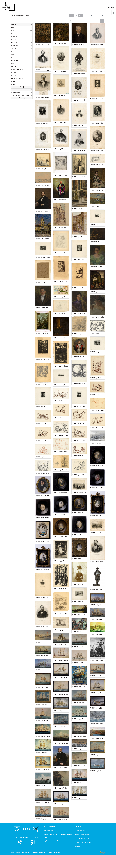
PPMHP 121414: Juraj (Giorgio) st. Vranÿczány (43, 70)
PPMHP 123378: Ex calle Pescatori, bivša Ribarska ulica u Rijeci (97, 378)
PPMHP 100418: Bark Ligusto (97, 676)
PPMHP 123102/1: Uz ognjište (43, 384)
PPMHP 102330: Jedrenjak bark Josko (97, 755)
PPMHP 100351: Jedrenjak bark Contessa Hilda (43, 704)
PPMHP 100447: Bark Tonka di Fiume (79, 719)
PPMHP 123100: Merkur (97, 151)
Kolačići (77, 846)
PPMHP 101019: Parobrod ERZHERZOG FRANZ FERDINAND (61, 743)
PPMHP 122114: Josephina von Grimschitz (79, 150)
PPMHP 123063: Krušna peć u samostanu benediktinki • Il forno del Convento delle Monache (61, 175)
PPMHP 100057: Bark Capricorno (97, 634)
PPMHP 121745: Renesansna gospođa (61, 493)
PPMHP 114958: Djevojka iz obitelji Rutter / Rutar (97, 267)
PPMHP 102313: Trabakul (61, 788)
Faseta (71, 15)
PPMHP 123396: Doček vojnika (43, 359)
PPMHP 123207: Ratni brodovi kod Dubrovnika (97, 443)
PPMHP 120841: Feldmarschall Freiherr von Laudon (97, 123)
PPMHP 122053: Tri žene (61, 313)
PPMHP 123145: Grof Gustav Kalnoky (43, 597)
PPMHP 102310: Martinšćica (97, 738)
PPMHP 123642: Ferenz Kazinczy (43, 123)
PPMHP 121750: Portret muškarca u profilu (43, 495)
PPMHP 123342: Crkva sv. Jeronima (43, 473)
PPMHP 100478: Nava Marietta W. (61, 726)
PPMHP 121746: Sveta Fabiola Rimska (97, 487)
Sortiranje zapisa (98, 15)
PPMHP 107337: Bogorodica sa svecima (43, 333)
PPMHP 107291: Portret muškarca (43, 211)
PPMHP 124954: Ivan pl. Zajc (97, 589)
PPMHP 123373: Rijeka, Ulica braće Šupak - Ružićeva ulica (43, 441)
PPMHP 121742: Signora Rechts (79, 512)
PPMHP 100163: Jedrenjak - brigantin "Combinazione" (61, 677)
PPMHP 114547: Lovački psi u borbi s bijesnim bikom (97, 242)
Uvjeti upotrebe (80, 831)
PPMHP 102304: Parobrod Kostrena (79, 766)
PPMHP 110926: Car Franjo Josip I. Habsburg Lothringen (79, 357)
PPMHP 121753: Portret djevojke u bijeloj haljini (79, 558)
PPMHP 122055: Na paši (79, 334)
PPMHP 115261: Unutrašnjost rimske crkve (79, 209)
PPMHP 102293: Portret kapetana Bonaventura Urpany (61, 767)
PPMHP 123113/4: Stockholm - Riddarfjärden (61, 385)
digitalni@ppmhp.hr (49, 827)
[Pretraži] (102, 21)
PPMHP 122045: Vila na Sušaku (61, 297)
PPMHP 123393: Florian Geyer (61, 366)
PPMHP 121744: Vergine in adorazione (97, 465)
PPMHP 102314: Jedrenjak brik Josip (79, 782)
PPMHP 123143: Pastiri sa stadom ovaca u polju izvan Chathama (97, 532)
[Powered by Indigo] (102, 852)
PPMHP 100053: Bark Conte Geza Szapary (97, 619)
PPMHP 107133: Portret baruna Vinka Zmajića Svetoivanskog (61, 200)
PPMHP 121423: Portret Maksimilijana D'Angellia (43, 97)
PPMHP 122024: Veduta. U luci (43, 257)
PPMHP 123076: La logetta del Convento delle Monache (97, 165)
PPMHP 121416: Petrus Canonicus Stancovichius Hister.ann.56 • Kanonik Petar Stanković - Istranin (61, 71)
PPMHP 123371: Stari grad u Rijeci (79, 456)
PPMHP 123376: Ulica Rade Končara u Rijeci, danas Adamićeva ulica (61, 417)
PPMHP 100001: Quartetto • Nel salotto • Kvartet (79, 631)
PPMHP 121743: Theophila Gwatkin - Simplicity (61, 536)
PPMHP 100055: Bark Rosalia (61, 660)
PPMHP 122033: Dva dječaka (43, 282)
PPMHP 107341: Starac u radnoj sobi (61, 338)
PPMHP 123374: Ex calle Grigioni (97, 394)
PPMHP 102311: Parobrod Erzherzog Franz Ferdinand (43, 785)
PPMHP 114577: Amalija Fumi (97, 317)
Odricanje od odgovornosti (83, 842)
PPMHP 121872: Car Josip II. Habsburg (97, 98)
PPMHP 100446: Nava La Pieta (61, 711)
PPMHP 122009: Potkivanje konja (61, 253)
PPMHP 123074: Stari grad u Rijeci (79, 177)
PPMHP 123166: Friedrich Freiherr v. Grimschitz (61, 149)
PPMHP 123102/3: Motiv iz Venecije (79, 384)
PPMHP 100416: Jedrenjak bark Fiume (79, 702)
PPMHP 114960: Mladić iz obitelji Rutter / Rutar (43, 307)
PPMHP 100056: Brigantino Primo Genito (79, 662)
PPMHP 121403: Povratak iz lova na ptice (61, 43)
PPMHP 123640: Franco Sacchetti (43, 150)
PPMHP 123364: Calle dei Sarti (79, 475)
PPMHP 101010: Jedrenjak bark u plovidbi (43, 752)
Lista (76, 15)
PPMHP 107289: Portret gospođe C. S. (97, 190)
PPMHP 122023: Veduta (97, 225)
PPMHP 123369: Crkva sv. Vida (43, 457)
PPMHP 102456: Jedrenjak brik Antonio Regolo (79, 798)
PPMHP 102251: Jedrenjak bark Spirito (97, 724)
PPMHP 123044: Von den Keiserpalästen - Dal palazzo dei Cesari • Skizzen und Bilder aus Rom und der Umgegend (79, 492)
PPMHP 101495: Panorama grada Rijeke (79, 749)
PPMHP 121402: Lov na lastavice (43, 44)
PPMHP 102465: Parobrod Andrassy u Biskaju (97, 771)
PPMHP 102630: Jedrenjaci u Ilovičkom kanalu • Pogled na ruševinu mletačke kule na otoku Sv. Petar (43, 642)
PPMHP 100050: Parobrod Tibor (43, 656)
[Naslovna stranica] (8, 6)
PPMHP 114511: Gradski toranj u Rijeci (43, 238)
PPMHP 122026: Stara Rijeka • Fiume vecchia (79, 288)
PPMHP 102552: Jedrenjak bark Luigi (61, 820)
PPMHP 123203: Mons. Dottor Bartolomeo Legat (61, 122)
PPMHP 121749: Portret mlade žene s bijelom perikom (43, 518)
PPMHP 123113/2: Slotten (97, 352)
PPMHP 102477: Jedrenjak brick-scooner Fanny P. (43, 819)
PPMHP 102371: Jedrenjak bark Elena (43, 802)
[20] (24, 87)
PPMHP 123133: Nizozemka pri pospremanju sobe (61, 561)
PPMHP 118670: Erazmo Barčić (61, 96)
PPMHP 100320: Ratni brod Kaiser (97, 660)
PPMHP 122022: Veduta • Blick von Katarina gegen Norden (79, 259)
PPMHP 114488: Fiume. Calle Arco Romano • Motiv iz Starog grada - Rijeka (61, 227)
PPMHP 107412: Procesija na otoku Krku (97, 206)
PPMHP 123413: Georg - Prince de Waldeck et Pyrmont (43, 626)
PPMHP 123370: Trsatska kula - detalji (97, 410)
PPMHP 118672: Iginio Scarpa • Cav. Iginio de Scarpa (97, 45)
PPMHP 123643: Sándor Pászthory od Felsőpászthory (79, 100)
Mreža (80, 15)
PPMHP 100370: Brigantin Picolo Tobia (61, 694)
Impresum (78, 827)
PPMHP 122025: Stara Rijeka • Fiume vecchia (61, 281)
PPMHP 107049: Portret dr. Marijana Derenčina (79, 44)
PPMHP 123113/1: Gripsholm (43, 407)
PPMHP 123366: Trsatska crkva (61, 452)
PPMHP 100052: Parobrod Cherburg (79, 646)
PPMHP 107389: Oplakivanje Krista (97, 292)
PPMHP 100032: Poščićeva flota (97, 605)
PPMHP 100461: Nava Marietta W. (43, 736)
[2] (24, 98)
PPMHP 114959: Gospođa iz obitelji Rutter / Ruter (79, 313)
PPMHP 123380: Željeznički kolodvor (61, 400)
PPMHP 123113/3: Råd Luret (79, 406)
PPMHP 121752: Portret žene (97, 515)
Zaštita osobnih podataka (82, 835)
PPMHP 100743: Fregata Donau (79, 736)
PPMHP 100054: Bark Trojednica (43, 670)
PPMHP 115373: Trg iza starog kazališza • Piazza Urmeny (43, 185)
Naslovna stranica (110, 7)
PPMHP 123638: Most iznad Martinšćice (61, 613)
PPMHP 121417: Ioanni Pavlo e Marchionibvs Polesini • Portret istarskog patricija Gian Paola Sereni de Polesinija (97, 71)
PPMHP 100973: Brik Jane (97, 708)
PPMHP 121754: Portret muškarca (43, 570)
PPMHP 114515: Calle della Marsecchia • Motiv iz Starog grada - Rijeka (79, 237)
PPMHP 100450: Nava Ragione (97, 693)
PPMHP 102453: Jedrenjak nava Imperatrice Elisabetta (61, 804)
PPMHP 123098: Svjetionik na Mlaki (61, 470)
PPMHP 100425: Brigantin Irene (43, 720)
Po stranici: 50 (87, 15)
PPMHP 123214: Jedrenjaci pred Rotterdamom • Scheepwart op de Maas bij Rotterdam (61, 630)
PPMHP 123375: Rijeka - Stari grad (79, 440)
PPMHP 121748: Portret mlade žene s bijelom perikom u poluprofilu (79, 535)
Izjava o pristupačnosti (82, 838)
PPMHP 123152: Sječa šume (61, 589)
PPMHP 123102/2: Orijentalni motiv (97, 333)
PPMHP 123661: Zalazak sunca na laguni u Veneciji (79, 614)
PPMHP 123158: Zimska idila (79, 601)
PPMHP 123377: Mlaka (42, 424)
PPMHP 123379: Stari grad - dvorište (79, 423)
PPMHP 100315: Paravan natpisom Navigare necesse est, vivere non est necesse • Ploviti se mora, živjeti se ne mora (79, 687)
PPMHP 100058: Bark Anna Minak (43, 687)
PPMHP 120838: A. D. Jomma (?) (79, 126)
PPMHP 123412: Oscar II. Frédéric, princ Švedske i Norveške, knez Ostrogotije (97, 561)
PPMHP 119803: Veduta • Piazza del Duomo (43, 169)
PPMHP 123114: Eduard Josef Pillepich (79, 74)
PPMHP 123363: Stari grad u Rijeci (97, 427)
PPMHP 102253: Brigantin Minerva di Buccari (43, 769)
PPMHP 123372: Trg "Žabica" (61, 435)
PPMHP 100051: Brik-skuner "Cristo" (61, 644)
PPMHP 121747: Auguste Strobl (61, 514)
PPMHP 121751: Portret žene (43, 541)
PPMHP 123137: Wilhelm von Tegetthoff (79, 584)
